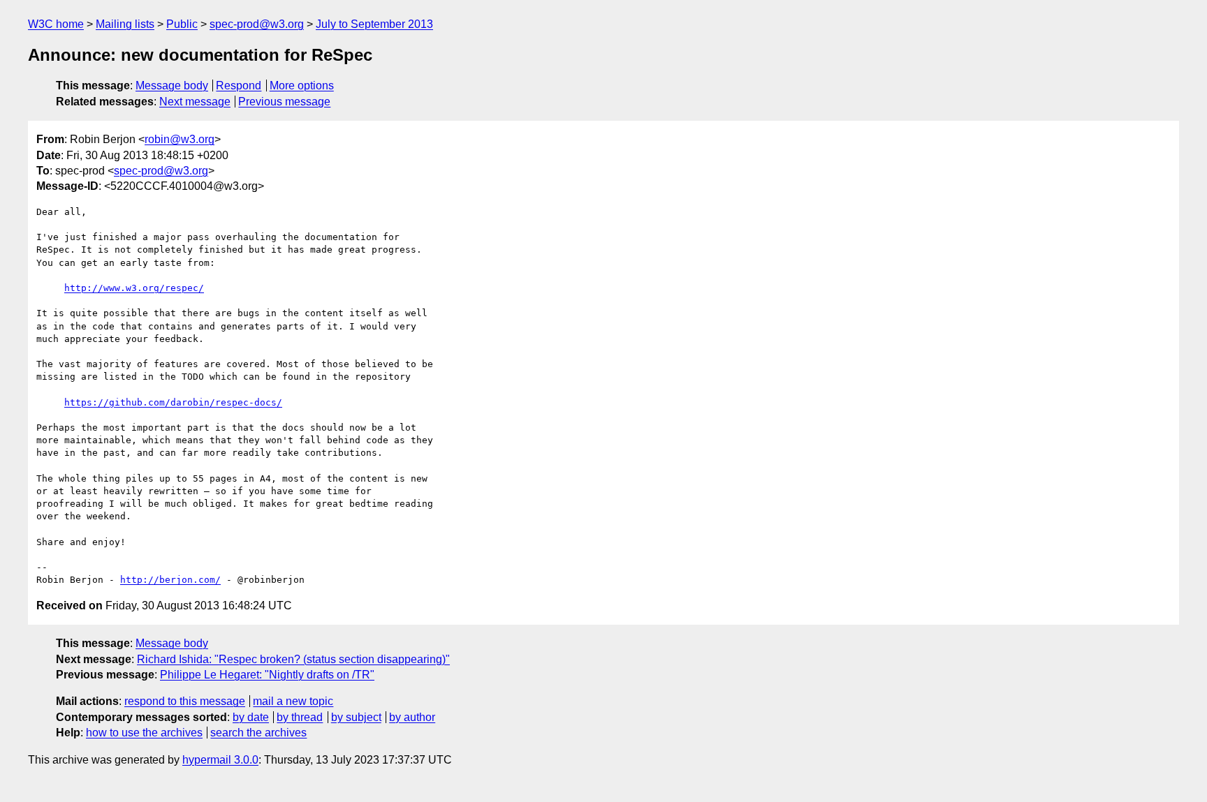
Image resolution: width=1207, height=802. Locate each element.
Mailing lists (125, 24)
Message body (172, 85)
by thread (300, 717)
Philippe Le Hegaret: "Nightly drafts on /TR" (267, 675)
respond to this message (184, 701)
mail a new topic (293, 701)
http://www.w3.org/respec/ (134, 288)
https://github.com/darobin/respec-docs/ (173, 402)
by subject (356, 717)
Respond (238, 85)
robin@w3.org (179, 139)
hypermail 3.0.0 (220, 760)
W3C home (56, 24)
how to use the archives (144, 732)
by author (412, 717)
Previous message (284, 101)
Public (182, 24)
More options (302, 85)
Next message (195, 101)
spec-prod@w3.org (257, 24)
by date (251, 717)
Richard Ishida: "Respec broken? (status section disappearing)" (293, 659)
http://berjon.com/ (170, 579)
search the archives (258, 732)
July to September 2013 (374, 24)
